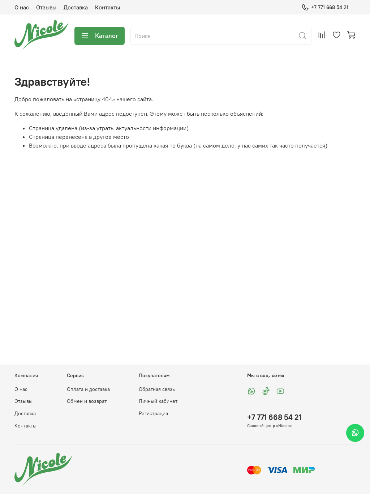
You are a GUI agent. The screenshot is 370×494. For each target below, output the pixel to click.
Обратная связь (157, 389)
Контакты (107, 7)
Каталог (107, 35)
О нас (21, 7)
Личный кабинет (158, 401)
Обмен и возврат (87, 401)
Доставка (76, 7)
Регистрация (153, 413)
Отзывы (46, 7)
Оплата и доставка (88, 389)
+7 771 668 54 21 (329, 7)
